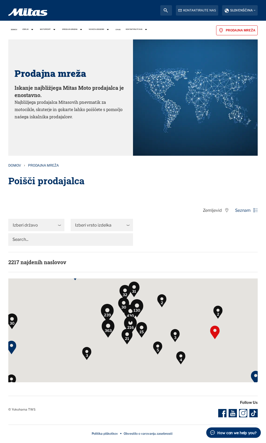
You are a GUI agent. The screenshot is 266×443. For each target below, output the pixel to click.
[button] (83, 280)
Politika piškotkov (105, 433)
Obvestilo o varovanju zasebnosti (148, 433)
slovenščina (241, 10)
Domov (14, 165)
